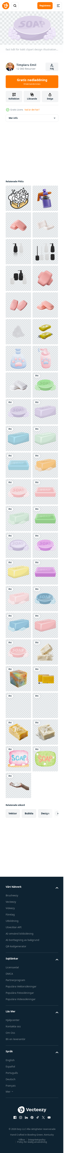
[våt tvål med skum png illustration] (18, 196)
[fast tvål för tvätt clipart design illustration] (18, 597)
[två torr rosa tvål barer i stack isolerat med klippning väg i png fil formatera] (18, 383)
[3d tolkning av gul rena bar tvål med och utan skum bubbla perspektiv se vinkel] (18, 490)
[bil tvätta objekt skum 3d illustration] (18, 223)
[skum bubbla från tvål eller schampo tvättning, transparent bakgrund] (18, 463)
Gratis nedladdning (32, 81)
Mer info (13, 116)
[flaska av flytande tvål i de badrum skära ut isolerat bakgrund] (18, 303)
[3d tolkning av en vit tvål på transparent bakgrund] (18, 1131)
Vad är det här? (32, 109)
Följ (52, 68)
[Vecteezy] (5, 5)
